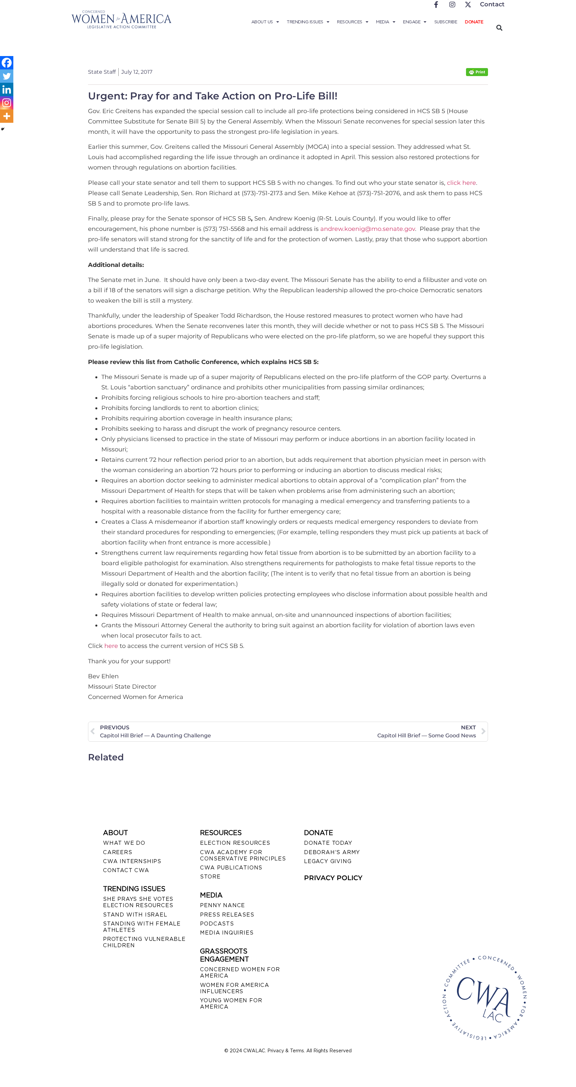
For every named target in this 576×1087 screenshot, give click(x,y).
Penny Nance (222, 905)
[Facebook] (6, 62)
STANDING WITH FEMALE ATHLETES (142, 927)
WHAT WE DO (124, 843)
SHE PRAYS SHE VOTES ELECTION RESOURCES (138, 902)
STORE (210, 876)
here (111, 646)
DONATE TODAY (328, 843)
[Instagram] (6, 102)
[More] (6, 116)
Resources (349, 21)
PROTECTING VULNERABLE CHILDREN (144, 942)
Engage (411, 21)
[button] (499, 27)
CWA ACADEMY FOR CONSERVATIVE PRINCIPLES (243, 855)
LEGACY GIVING (327, 861)
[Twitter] (6, 76)
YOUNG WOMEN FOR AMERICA (231, 1003)
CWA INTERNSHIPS (132, 861)
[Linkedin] (6, 89)
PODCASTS (217, 924)
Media (382, 21)
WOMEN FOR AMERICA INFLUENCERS (234, 988)
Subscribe (445, 21)
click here (461, 183)
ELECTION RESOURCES (235, 843)
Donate (474, 21)
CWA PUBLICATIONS (231, 867)
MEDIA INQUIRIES (226, 933)
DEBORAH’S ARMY (332, 852)
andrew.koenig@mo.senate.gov (367, 229)
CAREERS (117, 852)
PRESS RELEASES (227, 915)
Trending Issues (305, 21)
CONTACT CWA (126, 870)
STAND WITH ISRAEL (135, 915)
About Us (262, 21)
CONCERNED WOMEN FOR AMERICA (240, 972)
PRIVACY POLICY (333, 878)
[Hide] (2, 129)
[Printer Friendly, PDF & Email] (477, 74)
